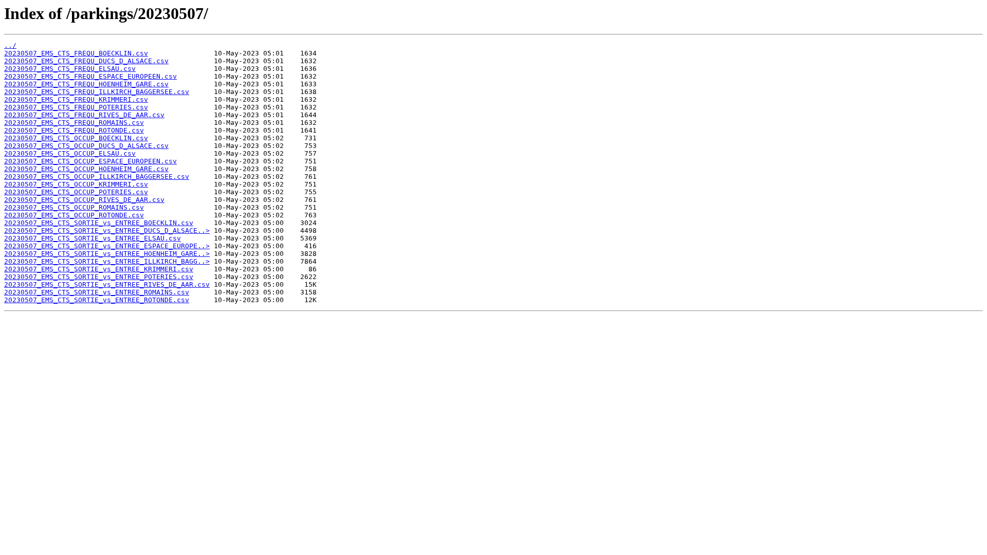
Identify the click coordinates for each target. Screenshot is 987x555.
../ (10, 45)
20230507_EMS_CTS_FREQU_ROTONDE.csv (74, 130)
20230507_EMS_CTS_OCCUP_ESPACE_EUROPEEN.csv (90, 161)
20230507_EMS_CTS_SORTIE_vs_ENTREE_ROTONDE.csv (96, 300)
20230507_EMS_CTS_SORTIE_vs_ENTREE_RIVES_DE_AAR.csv (107, 284)
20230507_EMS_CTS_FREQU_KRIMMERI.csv (76, 99)
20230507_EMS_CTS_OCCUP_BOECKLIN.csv (76, 138)
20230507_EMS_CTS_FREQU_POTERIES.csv (76, 107)
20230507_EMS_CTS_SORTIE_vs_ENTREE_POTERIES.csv (98, 277)
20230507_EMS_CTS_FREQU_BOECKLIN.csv (76, 53)
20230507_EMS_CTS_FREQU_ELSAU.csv (70, 68)
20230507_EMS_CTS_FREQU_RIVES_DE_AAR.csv (84, 115)
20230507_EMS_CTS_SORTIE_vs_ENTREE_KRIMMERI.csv (98, 269)
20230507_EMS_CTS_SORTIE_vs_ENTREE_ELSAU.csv (92, 238)
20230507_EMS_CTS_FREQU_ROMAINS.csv (74, 122)
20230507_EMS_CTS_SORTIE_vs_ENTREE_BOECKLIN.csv (98, 223)
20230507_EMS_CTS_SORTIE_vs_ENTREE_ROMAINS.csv (96, 292)
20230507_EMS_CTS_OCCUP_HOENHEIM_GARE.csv (86, 169)
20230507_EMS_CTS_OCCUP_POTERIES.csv (76, 192)
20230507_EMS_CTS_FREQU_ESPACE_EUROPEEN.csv (90, 76)
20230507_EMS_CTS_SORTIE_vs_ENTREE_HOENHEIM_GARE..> (107, 253)
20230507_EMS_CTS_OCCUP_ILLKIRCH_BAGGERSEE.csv (96, 176)
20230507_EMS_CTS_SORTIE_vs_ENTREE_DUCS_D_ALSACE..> (107, 230)
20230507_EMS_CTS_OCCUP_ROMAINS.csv (74, 207)
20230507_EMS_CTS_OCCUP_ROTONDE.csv (74, 215)
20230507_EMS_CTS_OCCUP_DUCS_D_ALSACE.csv (86, 146)
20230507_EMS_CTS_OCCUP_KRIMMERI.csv (76, 184)
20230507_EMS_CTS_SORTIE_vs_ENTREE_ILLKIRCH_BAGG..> (107, 261)
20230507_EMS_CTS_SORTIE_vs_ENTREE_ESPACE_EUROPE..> (107, 246)
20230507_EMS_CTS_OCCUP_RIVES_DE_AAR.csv (84, 199)
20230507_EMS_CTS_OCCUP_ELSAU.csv (70, 153)
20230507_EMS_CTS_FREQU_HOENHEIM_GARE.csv (86, 84)
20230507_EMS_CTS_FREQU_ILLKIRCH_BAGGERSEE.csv (96, 92)
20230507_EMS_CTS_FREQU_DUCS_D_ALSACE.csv (86, 61)
